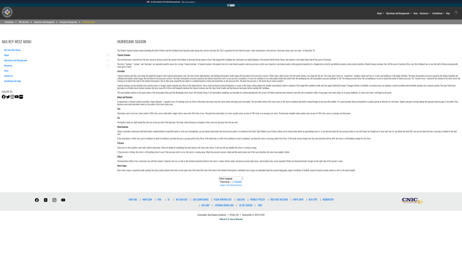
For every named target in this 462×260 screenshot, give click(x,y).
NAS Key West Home (12, 50)
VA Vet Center (245, 205)
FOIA (159, 199)
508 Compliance (201, 199)
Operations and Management (398, 13)
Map (448, 13)
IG (169, 199)
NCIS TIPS (313, 199)
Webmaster (328, 199)
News (416, 13)
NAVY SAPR (298, 199)
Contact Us (8, 75)
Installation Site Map (12, 81)
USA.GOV (241, 199)
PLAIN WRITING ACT (223, 199)
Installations (437, 13)
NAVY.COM (147, 199)
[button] (189, 2)
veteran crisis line (224, 205)
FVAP (260, 205)
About (379, 13)
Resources (424, 13)
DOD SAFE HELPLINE (279, 199)
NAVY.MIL (133, 199)
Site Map (205, 205)
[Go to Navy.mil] (231, 5)
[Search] (16, 85)
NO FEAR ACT (182, 199)
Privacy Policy (257, 199)
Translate (238, 181)
